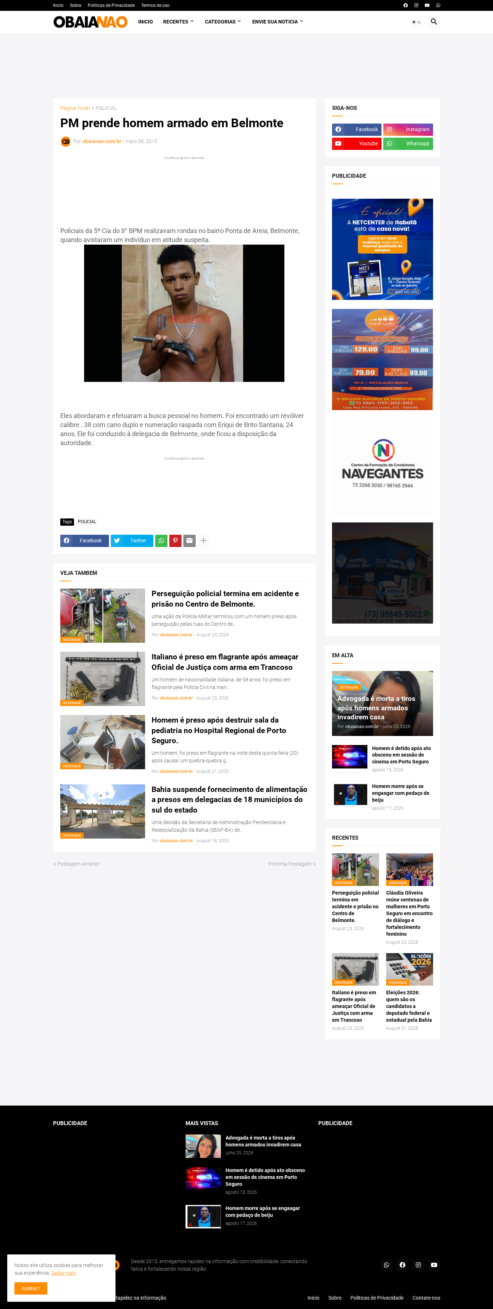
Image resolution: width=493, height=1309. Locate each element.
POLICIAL (106, 108)
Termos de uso (155, 5)
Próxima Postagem (290, 864)
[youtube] (427, 5)
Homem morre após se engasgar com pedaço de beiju (400, 793)
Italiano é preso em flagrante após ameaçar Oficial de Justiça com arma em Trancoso (225, 662)
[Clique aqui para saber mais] (246, 1073)
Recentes (175, 22)
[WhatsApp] (161, 541)
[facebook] (405, 5)
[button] (416, 22)
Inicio (58, 5)
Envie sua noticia (275, 22)
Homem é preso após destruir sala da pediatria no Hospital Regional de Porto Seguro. (219, 730)
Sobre (75, 5)
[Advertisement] (246, 65)
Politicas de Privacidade (111, 5)
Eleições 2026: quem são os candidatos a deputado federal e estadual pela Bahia (409, 1006)
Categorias (220, 22)
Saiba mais (63, 1273)
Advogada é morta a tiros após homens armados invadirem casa (263, 1141)
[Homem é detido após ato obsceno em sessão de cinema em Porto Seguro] (349, 756)
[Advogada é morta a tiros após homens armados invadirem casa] (203, 1146)
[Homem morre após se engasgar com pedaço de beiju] (349, 794)
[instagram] (416, 5)
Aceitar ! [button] (31, 1288)
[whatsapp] (438, 5)
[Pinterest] (175, 541)
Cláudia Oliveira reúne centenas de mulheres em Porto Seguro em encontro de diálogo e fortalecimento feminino (409, 913)
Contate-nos (426, 1298)
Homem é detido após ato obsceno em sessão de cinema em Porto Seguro (401, 755)
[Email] (189, 541)
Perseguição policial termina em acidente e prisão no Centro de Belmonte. (225, 598)
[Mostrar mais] (203, 541)
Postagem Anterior (78, 864)
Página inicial (75, 108)
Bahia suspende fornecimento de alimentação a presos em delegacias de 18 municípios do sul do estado (229, 799)
